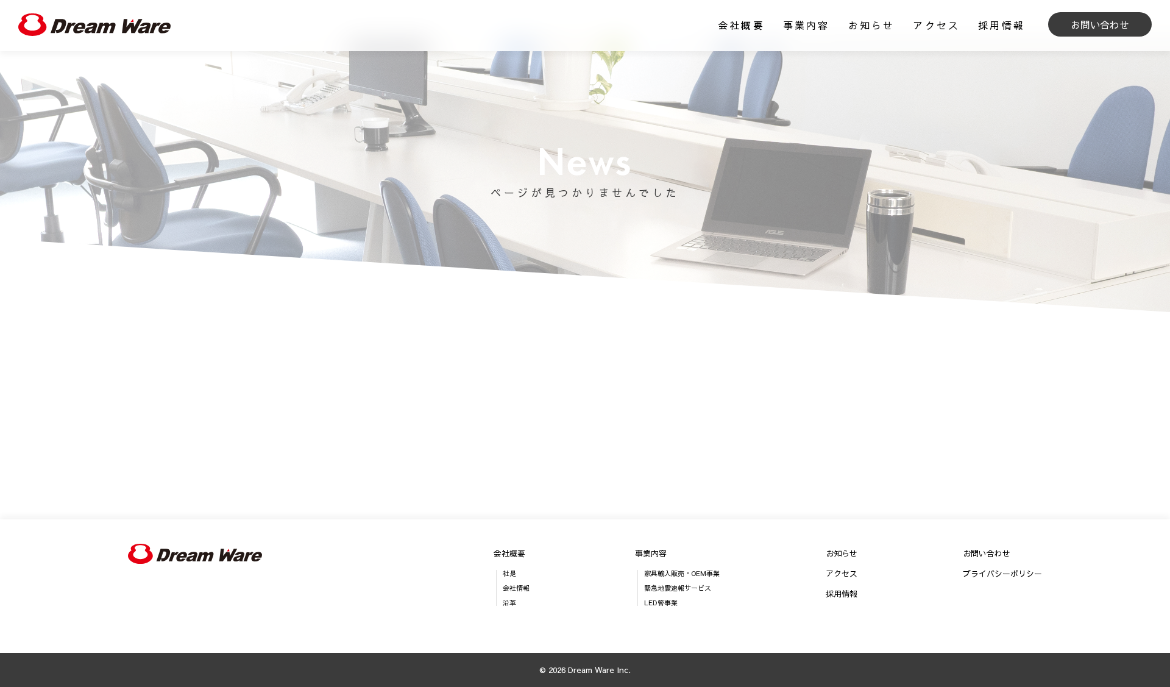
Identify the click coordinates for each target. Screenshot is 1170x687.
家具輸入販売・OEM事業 (682, 573)
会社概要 (741, 25)
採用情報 (1001, 25)
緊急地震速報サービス (677, 588)
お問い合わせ (1100, 24)
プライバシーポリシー (1002, 574)
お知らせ (871, 25)
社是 (509, 573)
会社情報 (516, 588)
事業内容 (806, 25)
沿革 (509, 602)
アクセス (936, 25)
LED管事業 (661, 602)
